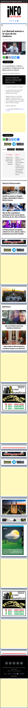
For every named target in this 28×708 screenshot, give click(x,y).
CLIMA (9, 673)
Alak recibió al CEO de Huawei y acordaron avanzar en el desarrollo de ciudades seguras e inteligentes (14, 349)
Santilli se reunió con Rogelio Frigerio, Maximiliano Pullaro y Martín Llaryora (12, 198)
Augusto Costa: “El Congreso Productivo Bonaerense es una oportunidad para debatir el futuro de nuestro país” (12, 1)
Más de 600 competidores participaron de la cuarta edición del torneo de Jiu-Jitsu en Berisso (14, 215)
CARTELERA (14, 676)
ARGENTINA (11, 149)
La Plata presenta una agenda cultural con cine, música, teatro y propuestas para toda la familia (13, 232)
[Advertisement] (14, 270)
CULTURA (22, 673)
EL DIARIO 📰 (15, 673)
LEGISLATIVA (19, 149)
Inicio (5, 673)
